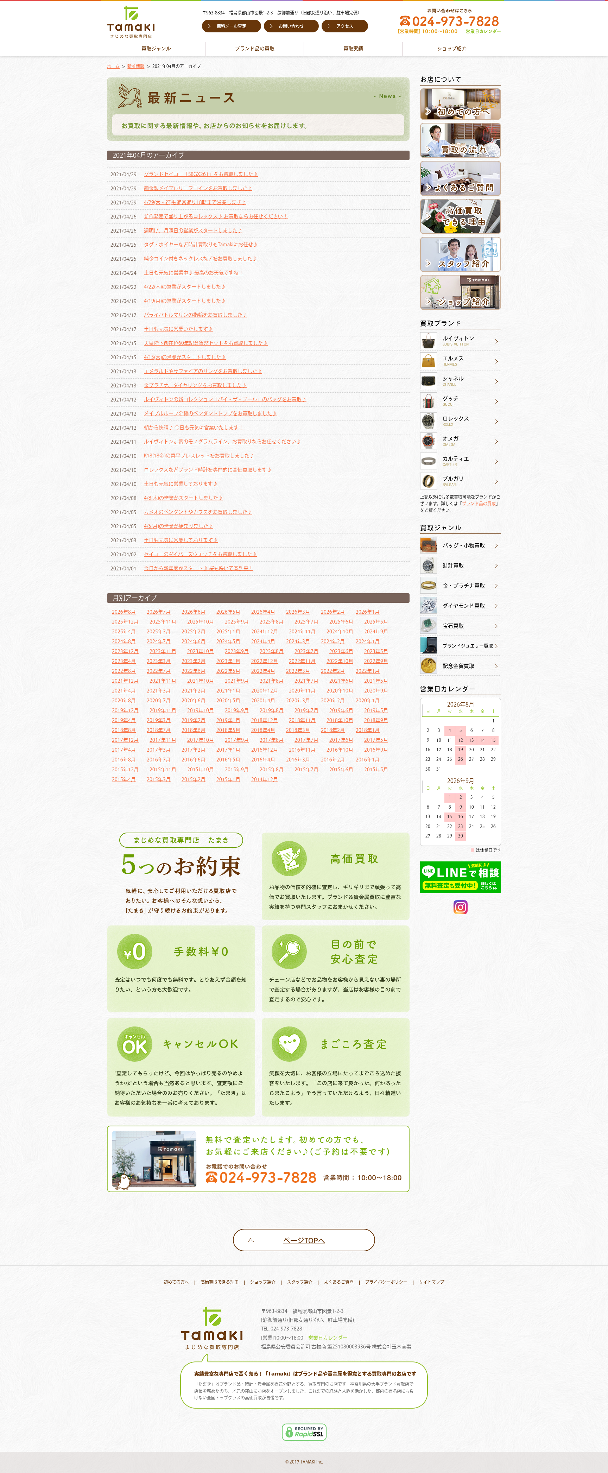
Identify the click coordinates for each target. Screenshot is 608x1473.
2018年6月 (193, 730)
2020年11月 (302, 691)
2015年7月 (306, 769)
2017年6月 (341, 740)
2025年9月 (237, 622)
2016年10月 (340, 750)
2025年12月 (125, 622)
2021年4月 (124, 691)
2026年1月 (368, 612)
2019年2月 (193, 720)
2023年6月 (341, 651)
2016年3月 (298, 760)
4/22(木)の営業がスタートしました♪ (185, 287)
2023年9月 (237, 651)
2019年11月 (163, 710)
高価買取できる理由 (220, 1283)
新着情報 (135, 67)
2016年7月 (159, 760)
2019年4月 (124, 720)
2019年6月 (341, 710)
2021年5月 (376, 681)
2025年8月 (272, 622)
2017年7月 (306, 740)
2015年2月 (193, 779)
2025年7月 (306, 622)
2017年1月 (228, 750)
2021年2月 (193, 691)
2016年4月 (263, 760)
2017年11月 (163, 740)
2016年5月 (228, 760)
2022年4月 (263, 671)
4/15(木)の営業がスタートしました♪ (185, 357)
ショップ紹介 (452, 49)
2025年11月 (163, 622)
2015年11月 (163, 769)
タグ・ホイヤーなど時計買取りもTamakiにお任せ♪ (201, 244)
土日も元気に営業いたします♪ (178, 329)
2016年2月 (333, 760)
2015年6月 (341, 769)
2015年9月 (237, 769)
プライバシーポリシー (386, 1283)
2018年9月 (376, 720)
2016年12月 (264, 750)
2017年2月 (193, 750)
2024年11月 (302, 632)
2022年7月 (159, 671)
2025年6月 (341, 622)
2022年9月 (376, 661)
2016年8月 (124, 760)
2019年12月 (125, 710)
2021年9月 (237, 681)
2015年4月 (124, 779)
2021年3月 (159, 691)
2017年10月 (200, 740)
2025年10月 (200, 622)
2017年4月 (124, 750)
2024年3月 (298, 641)
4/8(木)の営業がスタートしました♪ (183, 498)
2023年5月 (376, 651)
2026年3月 (298, 612)
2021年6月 (341, 681)
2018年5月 (228, 730)
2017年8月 (272, 740)
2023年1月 (228, 661)
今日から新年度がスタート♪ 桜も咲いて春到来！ (198, 568)
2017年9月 (237, 740)
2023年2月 (193, 661)
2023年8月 (272, 651)
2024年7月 (159, 641)
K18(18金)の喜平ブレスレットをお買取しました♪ (199, 456)
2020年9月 (376, 691)
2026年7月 (159, 612)
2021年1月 (228, 691)
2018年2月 (333, 730)
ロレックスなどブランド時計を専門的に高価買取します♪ (208, 470)
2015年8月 (272, 769)
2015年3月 (159, 779)
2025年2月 (193, 632)
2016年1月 (368, 760)
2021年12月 (125, 681)
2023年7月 (306, 651)
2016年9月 (376, 750)
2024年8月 (124, 641)
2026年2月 (333, 612)
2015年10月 (200, 769)
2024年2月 (333, 641)
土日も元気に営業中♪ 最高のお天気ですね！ (193, 273)
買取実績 (353, 49)
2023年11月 (163, 651)
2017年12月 (125, 740)
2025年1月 (228, 632)
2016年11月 (302, 750)
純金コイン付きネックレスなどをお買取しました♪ (200, 259)
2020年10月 (340, 691)
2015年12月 (125, 769)
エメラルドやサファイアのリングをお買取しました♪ (203, 371)
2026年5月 (228, 612)
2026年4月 (263, 612)
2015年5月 (376, 769)
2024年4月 (263, 641)
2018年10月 (340, 720)
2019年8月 (272, 710)
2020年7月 (159, 700)
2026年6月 (193, 612)
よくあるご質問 (339, 1283)
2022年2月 (333, 671)
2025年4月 (124, 632)
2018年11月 (302, 720)
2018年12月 (264, 720)
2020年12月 (264, 691)
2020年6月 (193, 700)
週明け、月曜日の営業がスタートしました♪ (193, 230)
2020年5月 (228, 700)
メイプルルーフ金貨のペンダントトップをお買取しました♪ (210, 413)
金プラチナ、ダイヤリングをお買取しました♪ (195, 385)
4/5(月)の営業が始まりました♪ (178, 526)
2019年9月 (237, 710)
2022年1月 (368, 671)
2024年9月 (376, 632)
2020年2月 (333, 700)
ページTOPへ (304, 1241)
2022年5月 (228, 671)
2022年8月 (124, 671)
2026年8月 (124, 612)
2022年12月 (264, 661)
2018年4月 (263, 730)
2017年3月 (159, 750)
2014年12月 (264, 779)
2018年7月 (159, 730)
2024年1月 (368, 641)
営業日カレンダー (328, 1338)
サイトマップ (431, 1283)
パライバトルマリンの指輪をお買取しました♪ (195, 315)
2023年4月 (124, 661)
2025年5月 (376, 622)
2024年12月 (264, 632)
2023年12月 (125, 651)
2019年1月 (228, 720)
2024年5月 (228, 641)
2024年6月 (193, 641)
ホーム (113, 67)
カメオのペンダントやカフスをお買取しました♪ (198, 512)
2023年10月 (200, 651)
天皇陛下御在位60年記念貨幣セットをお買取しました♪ (206, 343)
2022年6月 (193, 671)
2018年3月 (298, 730)
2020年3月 (298, 700)
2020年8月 (124, 700)
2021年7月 (306, 681)
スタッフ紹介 (299, 1283)
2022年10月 (340, 661)
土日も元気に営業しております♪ (181, 484)
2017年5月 (376, 740)
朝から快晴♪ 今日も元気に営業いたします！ (193, 427)
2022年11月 (302, 661)
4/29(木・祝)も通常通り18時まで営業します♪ (195, 202)
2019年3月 (159, 720)
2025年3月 (159, 632)
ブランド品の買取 (254, 49)
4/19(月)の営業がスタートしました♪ (185, 301)
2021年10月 (200, 681)
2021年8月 (272, 681)
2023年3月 (159, 661)
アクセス (344, 27)
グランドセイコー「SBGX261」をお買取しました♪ (201, 174)
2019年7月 (306, 710)
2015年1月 (228, 779)
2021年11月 (163, 681)
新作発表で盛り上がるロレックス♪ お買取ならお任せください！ (216, 216)
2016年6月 (193, 760)
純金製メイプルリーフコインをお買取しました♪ (198, 188)
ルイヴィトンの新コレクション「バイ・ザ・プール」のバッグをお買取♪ (225, 399)
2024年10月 (340, 632)
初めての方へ (176, 1283)
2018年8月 (124, 730)
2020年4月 (263, 700)
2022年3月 (298, 671)
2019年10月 (200, 710)
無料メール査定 (231, 27)
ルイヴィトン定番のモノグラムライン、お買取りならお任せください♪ (222, 441)
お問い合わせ (291, 27)
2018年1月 (368, 730)
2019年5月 (376, 710)
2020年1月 (368, 700)
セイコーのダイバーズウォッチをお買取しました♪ (200, 554)
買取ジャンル (156, 49)
